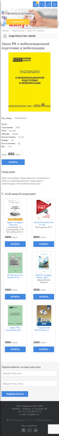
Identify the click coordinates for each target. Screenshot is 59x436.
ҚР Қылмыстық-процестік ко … (15, 276)
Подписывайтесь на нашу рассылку (21, 367)
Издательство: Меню (22, 36)
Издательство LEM (4, 4)
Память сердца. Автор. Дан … (44, 276)
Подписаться (14, 394)
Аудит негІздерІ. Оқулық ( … (15, 223)
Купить (13, 162)
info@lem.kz (33, 414)
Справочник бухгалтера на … (43, 328)
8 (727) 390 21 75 (32, 411)
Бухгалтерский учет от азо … (44, 223)
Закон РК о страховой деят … (15, 328)
